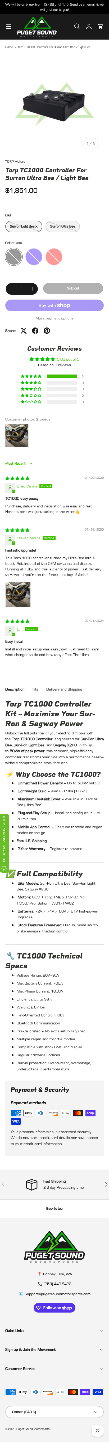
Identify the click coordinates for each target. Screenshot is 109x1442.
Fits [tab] (35, 689)
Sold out (73, 288)
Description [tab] (15, 689)
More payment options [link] (54, 318)
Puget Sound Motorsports (32, 1429)
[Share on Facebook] (35, 331)
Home (9, 47)
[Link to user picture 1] (18, 594)
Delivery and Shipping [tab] (64, 689)
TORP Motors (15, 161)
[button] (100, 26)
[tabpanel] (54, 885)
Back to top (54, 1208)
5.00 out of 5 (68, 359)
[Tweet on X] (23, 331)
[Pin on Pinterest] (47, 331)
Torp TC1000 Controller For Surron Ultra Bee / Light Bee (54, 47)
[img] (17, 478)
